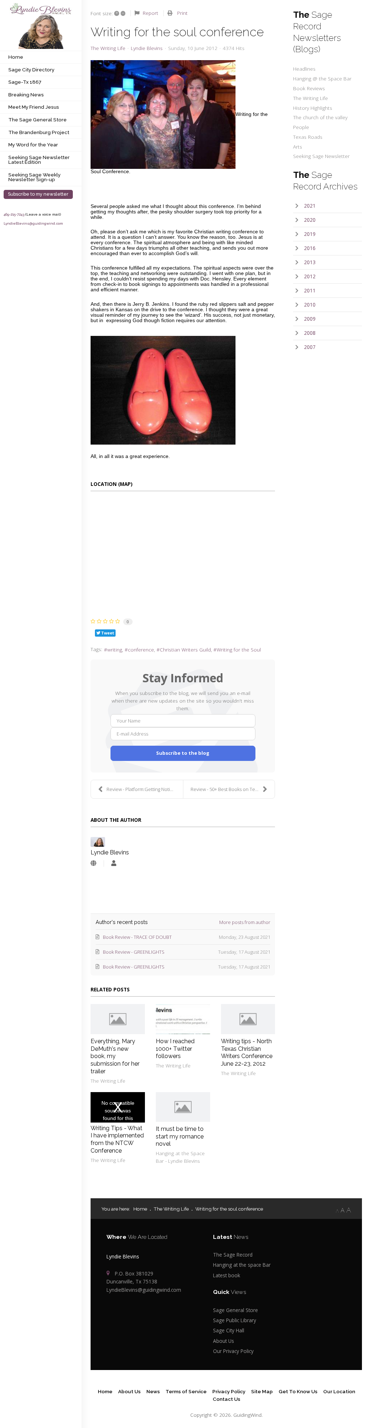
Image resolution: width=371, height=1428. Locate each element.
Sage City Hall (228, 1330)
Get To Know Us (298, 1391)
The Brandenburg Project (38, 132)
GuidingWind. (248, 1414)
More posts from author (244, 922)
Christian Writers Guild (185, 649)
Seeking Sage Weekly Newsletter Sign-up (34, 177)
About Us (223, 1340)
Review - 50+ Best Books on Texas (226, 789)
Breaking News (26, 94)
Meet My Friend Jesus (33, 107)
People (301, 127)
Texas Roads (307, 136)
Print (182, 12)
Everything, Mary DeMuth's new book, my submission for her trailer (115, 1056)
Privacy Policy (228, 1391)
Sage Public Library (234, 1320)
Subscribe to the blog (182, 753)
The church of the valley (320, 117)
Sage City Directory (31, 69)
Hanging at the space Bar (242, 1264)
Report (150, 12)
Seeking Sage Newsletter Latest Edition (39, 159)
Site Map (262, 1391)
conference (141, 649)
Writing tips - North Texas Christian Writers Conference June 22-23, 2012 (246, 1052)
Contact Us (226, 1399)
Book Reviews (309, 88)
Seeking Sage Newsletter (321, 156)
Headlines (304, 68)
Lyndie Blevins (147, 48)
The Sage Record (233, 1254)
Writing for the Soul (239, 649)
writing (114, 649)
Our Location (339, 1391)
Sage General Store (235, 1310)
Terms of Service (186, 1391)
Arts (297, 146)
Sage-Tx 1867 (24, 82)
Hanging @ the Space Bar (322, 78)
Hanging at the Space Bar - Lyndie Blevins (180, 1157)
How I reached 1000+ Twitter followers (175, 1049)
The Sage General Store (37, 119)
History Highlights (312, 107)
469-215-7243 (14, 214)
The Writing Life (108, 48)
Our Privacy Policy (233, 1351)
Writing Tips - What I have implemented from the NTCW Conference (117, 1139)
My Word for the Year (33, 144)
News (153, 1391)
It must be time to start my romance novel (180, 1136)
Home (15, 57)
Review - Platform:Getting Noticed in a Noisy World (145, 789)
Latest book (226, 1275)
